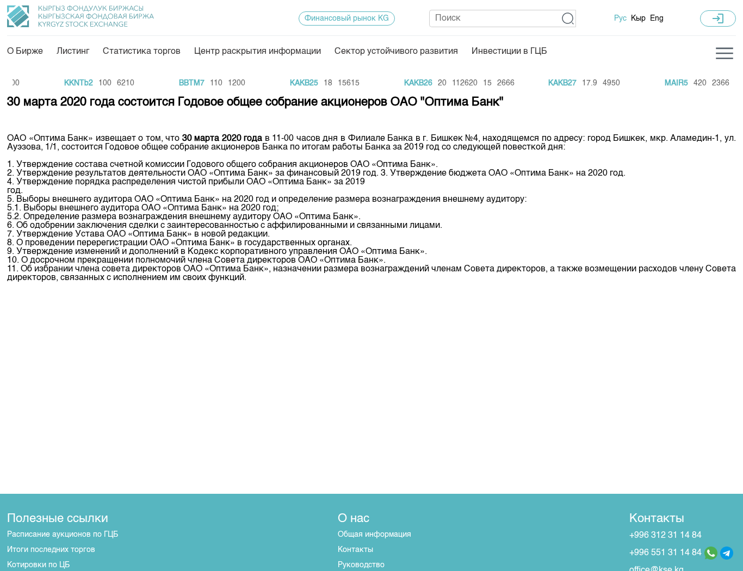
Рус (620, 18)
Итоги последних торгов (51, 550)
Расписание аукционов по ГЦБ (62, 534)
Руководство (361, 565)
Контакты (355, 550)
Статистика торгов (142, 51)
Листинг (73, 51)
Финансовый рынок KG (347, 18)
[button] (568, 18)
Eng (657, 18)
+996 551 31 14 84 (665, 553)
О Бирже (25, 51)
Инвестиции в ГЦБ (509, 51)
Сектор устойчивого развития (396, 51)
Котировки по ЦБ (38, 565)
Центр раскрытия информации (257, 51)
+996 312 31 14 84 (665, 535)
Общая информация (374, 534)
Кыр (638, 18)
